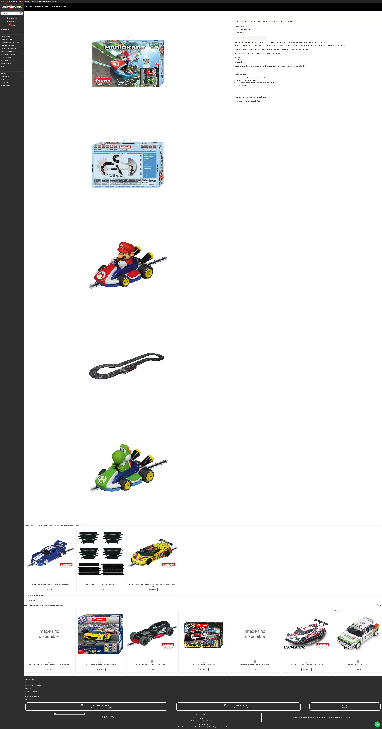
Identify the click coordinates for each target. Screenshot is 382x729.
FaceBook (6, 82)
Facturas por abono (31, 691)
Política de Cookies (199, 727)
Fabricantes (5, 76)
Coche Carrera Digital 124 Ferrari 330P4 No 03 (255, 664)
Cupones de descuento (32, 696)
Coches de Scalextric (8, 45)
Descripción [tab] (240, 38)
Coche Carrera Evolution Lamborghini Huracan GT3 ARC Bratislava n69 (152, 585)
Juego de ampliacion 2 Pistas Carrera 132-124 (101, 584)
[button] (377, 605)
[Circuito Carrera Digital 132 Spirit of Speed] (100, 634)
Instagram (6, 85)
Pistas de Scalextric (7, 51)
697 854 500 (194, 721)
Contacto (347, 717)
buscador (265, 21)
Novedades (4, 70)
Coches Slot (5, 30)
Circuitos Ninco (6, 64)
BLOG (2, 79)
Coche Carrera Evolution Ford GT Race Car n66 (306, 664)
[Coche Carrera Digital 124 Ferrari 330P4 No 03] (255, 634)
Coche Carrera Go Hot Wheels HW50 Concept (152, 664)
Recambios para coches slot (10, 42)
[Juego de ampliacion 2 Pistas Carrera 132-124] (101, 554)
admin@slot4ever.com (206, 721)
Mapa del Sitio (224, 727)
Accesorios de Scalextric (9, 55)
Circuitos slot (6, 33)
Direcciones (29, 694)
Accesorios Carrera (7, 61)
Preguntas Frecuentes (334, 717)
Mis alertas (29, 699)
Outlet (3, 73)
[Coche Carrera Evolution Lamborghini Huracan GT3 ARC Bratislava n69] (152, 554)
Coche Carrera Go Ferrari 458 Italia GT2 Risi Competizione (49, 664)
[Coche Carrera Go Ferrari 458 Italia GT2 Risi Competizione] (49, 634)
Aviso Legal (213, 727)
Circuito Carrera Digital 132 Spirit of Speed (100, 664)
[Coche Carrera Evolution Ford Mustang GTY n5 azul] (50, 554)
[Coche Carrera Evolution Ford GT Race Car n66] (306, 634)
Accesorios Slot (6, 39)
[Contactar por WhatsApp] (377, 724)
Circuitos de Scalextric (8, 48)
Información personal (32, 683)
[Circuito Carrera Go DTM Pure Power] (203, 634)
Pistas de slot (6, 36)
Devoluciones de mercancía (34, 685)
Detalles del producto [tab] (257, 38)
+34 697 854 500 (246, 708)
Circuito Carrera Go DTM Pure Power (203, 664)
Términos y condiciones (317, 717)
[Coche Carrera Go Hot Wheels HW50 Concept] (152, 634)
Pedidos (28, 688)
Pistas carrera (6, 58)
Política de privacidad (183, 727)
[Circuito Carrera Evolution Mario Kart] (127, 62)
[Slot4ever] (11, 7)
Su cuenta (29, 679)
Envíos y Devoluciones (300, 717)
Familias (3, 67)
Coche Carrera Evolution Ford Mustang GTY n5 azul (50, 584)
